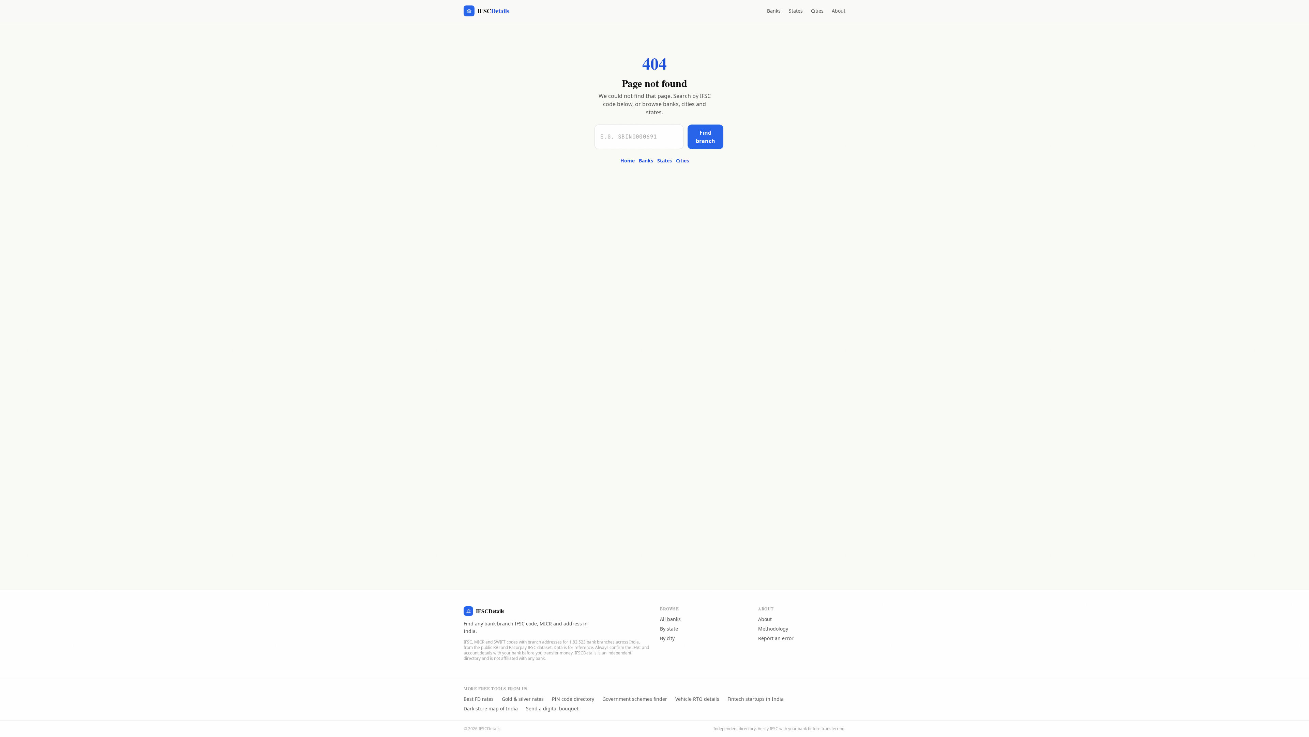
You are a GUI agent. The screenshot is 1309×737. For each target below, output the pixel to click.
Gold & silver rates (523, 699)
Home (627, 160)
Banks (774, 11)
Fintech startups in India (755, 699)
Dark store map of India (491, 708)
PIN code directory (573, 699)
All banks (670, 619)
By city (667, 638)
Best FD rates (479, 699)
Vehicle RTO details (697, 699)
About (838, 11)
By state (669, 628)
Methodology (773, 628)
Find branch (705, 137)
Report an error (776, 638)
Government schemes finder (634, 699)
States (796, 11)
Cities (817, 11)
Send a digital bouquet (552, 708)
